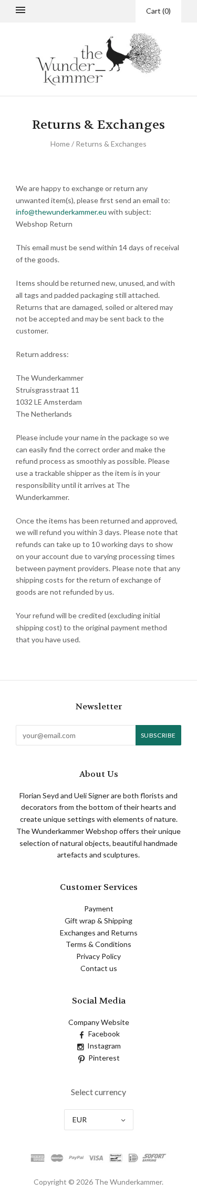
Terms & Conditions (98, 944)
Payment (98, 908)
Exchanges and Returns (99, 932)
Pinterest (104, 1057)
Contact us (98, 968)
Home (60, 143)
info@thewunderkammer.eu (61, 211)
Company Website (98, 1022)
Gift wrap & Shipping (98, 920)
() (158, 10)
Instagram (104, 1045)
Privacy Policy (98, 956)
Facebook (104, 1033)
